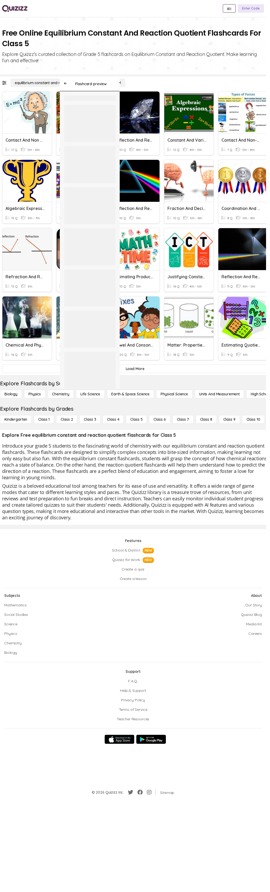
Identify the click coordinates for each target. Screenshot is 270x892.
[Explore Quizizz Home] (14, 8)
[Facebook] (140, 792)
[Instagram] (149, 792)
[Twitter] (130, 792)
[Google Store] (151, 739)
